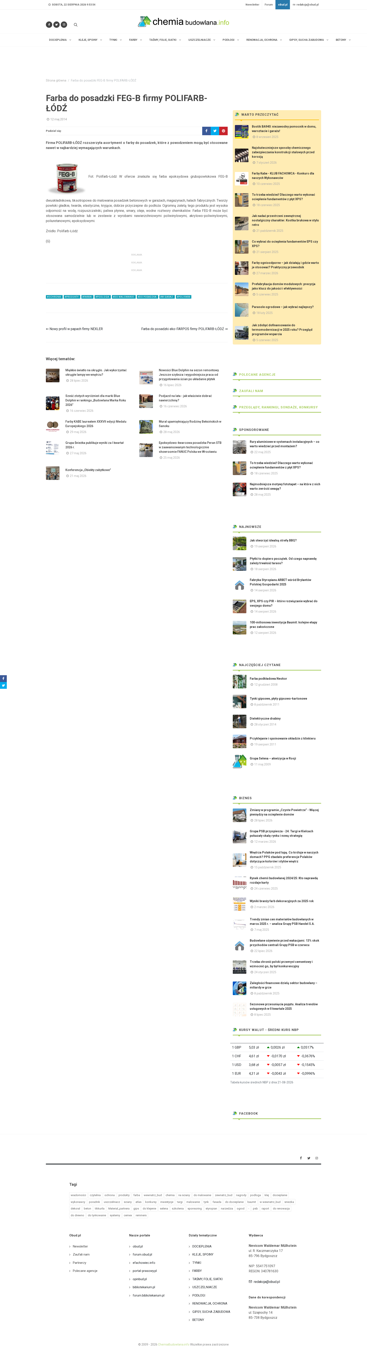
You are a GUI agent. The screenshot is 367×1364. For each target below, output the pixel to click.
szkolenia (178, 1208)
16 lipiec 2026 (172, 385)
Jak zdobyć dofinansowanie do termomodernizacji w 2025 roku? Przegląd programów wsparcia (282, 329)
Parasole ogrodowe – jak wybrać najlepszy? (283, 307)
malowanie (193, 1202)
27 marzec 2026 (267, 273)
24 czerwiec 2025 (266, 888)
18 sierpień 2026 (265, 569)
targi (180, 1202)
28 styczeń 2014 (265, 724)
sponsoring (195, 1208)
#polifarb (183, 297)
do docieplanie (234, 1202)
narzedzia (227, 1208)
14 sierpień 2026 (265, 590)
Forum (269, 4)
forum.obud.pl (142, 1254)
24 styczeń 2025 (265, 972)
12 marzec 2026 (265, 841)
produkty (124, 1195)
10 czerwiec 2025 (268, 184)
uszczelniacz (112, 1202)
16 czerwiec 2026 (81, 410)
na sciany (184, 1195)
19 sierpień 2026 (265, 546)
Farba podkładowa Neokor (268, 678)
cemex (128, 1215)
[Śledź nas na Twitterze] (56, 24)
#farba (87, 297)
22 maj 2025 (262, 452)
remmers (141, 1215)
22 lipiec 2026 (263, 951)
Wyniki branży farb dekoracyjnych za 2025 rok (282, 901)
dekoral (75, 1208)
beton (87, 1208)
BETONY (198, 1320)
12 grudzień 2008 (266, 684)
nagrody (241, 1195)
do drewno (77, 1215)
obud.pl (138, 1246)
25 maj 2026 (171, 457)
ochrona (109, 1195)
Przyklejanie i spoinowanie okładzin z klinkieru (283, 738)
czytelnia (95, 1195)
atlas (138, 1202)
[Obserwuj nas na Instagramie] (64, 24)
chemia (170, 1195)
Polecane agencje (257, 375)
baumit (251, 1202)
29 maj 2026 (78, 432)
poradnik (94, 1202)
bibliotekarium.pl (144, 1287)
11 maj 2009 (262, 764)
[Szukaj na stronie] (75, 24)
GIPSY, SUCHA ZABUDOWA (211, 1312)
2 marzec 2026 (264, 907)
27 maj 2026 (78, 453)
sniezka (289, 1202)
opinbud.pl (140, 1279)
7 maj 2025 (261, 929)
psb (255, 1208)
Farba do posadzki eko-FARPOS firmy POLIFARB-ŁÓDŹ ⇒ (184, 329)
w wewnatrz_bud (270, 1202)
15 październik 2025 (267, 867)
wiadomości (78, 1195)
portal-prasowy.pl (145, 1271)
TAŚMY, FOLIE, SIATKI (207, 1279)
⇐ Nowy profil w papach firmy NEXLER (74, 329)
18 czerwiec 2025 (268, 205)
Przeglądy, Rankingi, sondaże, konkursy (278, 407)
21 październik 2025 (269, 230)
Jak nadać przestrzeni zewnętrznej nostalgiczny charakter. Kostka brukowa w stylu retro (285, 220)
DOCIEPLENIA (202, 1246)
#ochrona (54, 297)
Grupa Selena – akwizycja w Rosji (273, 758)
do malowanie (202, 1195)
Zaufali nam (250, 391)
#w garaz (167, 297)
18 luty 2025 (264, 313)
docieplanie (280, 1195)
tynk (206, 1202)
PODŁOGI (198, 1295)
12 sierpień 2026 (265, 632)
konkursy (151, 1202)
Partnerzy (79, 1263)
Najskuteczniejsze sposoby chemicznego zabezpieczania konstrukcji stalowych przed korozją (283, 152)
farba (136, 1195)
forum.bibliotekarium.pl (148, 1295)
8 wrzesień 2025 (267, 137)
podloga (255, 1195)
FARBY (197, 1271)
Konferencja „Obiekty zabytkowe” (88, 470)
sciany (128, 1202)
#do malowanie (124, 297)
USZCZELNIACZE (204, 1287)
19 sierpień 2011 (265, 744)
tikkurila (99, 1208)
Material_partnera (119, 1208)
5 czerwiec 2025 (267, 294)
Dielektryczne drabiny (265, 718)
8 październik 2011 (266, 704)
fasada (217, 1202)
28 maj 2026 (171, 432)
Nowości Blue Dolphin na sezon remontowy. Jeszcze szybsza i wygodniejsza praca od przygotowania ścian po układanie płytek (189, 374)
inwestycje (166, 1202)
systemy (115, 1215)
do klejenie (149, 1208)
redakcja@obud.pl (307, 4)
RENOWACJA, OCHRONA (209, 1303)
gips (136, 1208)
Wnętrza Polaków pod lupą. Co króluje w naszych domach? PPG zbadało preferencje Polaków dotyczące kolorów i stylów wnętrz (284, 857)
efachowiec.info (144, 1263)
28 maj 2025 (262, 494)
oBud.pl (282, 4)
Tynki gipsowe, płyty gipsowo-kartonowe (278, 698)
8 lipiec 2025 (262, 1014)
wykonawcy (78, 1202)
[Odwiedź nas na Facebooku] (49, 24)
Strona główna (56, 80)
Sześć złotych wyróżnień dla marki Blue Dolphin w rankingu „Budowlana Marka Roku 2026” (95, 400)
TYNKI (196, 1263)
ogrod (240, 1208)
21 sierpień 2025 (267, 252)
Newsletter (252, 4)
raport (265, 1208)
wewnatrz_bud (153, 1195)
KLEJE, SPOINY (202, 1254)
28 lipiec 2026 (79, 380)
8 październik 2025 (266, 993)
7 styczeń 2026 (266, 162)
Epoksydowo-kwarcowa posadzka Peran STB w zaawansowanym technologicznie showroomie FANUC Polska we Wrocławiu (190, 447)
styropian (211, 1208)
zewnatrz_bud (223, 1195)
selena (164, 1208)
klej (267, 1195)
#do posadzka (147, 297)
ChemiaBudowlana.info (173, 1344)
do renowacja (281, 1208)
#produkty (72, 297)
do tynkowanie (97, 1215)
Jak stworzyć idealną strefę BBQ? (273, 540)
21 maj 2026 (78, 476)
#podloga (103, 297)
